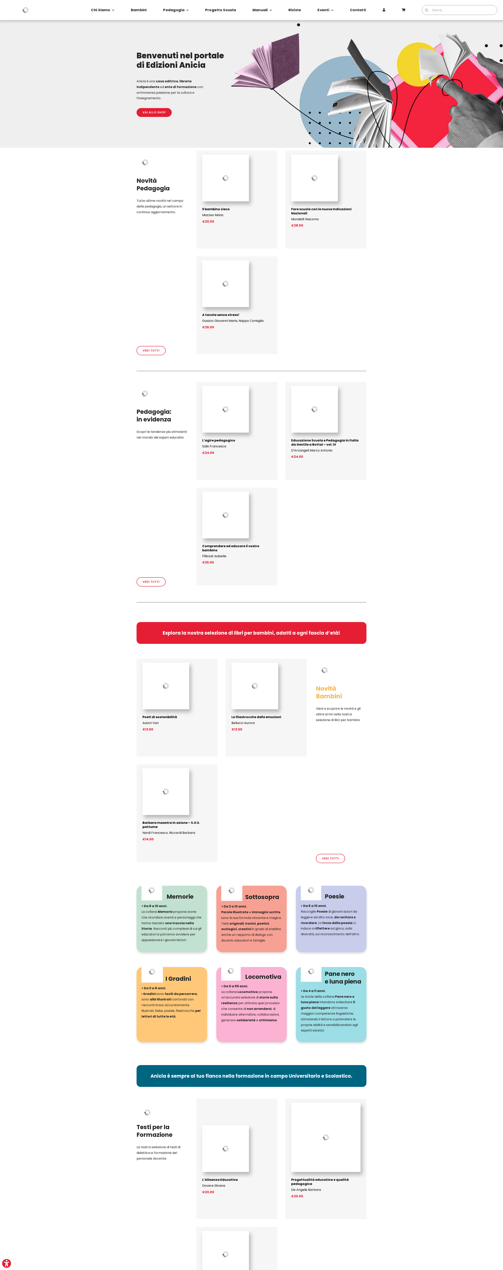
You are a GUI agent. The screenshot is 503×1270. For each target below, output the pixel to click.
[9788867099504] (314, 156)
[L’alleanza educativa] (225, 1126)
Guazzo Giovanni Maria (219, 320)
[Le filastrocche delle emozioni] (254, 664)
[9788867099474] (165, 664)
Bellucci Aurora (243, 723)
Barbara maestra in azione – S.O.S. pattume (171, 824)
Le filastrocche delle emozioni (256, 717)
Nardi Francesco (155, 832)
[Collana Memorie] (172, 919)
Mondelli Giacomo (305, 219)
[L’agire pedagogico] (225, 387)
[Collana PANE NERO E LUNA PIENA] (331, 1004)
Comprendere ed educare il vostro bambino (230, 548)
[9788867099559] (225, 262)
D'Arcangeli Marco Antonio (311, 450)
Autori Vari (150, 723)
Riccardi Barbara (182, 832)
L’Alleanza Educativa (220, 1179)
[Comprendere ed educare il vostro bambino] (225, 493)
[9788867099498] (225, 156)
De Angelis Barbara (306, 1189)
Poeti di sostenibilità (159, 717)
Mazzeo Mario (212, 215)
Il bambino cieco (216, 209)
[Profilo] (384, 10)
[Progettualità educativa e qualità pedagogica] (326, 1104)
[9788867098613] (165, 769)
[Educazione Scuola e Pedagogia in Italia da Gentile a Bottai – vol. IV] (314, 387)
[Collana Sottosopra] (251, 919)
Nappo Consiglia (251, 320)
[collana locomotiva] (251, 1004)
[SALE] (225, 1232)
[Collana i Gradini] (172, 1004)
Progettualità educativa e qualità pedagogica (320, 1181)
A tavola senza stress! (220, 315)
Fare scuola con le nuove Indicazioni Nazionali (321, 211)
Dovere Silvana (213, 1185)
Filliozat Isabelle (214, 556)
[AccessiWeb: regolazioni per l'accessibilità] (6, 1263)
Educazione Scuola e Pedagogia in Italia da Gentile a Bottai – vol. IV (325, 442)
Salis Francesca (214, 446)
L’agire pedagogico (218, 440)
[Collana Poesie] (331, 919)
